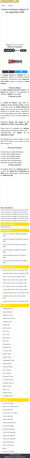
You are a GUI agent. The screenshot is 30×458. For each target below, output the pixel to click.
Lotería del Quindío (8, 429)
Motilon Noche (7, 386)
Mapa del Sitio (9, 457)
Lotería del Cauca (8, 445)
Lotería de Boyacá (18, 45)
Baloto (10, 5)
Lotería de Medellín (9, 435)
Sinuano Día (6, 344)
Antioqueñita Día (8, 308)
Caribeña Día (7, 347)
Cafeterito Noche (8, 376)
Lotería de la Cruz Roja (10, 413)
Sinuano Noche (7, 392)
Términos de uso (20, 457)
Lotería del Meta (8, 419)
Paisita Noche (7, 363)
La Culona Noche (8, 380)
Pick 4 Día (6, 331)
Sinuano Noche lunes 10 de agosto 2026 (15, 270)
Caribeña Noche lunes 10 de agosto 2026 (15, 273)
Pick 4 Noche (7, 370)
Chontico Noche (8, 367)
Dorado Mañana (7, 312)
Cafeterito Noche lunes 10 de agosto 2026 (16, 293)
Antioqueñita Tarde (8, 360)
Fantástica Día (7, 321)
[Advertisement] (15, 29)
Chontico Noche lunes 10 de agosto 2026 (15, 301)
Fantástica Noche (8, 383)
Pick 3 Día (6, 334)
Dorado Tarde (7, 357)
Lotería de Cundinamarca (10, 406)
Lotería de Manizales (9, 422)
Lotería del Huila (8, 410)
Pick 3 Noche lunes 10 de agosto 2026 (15, 283)
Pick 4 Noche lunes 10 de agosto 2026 (15, 286)
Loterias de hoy (5, 227)
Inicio (3, 5)
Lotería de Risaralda (9, 432)
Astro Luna (6, 389)
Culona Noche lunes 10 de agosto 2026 (15, 289)
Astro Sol (5, 341)
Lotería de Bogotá (8, 426)
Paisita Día (6, 325)
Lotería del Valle (8, 416)
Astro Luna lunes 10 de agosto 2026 (14, 276)
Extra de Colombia (8, 451)
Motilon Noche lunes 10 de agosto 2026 (15, 280)
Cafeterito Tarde (8, 315)
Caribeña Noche (8, 396)
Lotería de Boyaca (8, 442)
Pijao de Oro (6, 338)
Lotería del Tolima (8, 403)
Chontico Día (7, 328)
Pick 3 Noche (7, 373)
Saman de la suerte (9, 318)
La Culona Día (7, 351)
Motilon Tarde (7, 354)
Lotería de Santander (9, 439)
